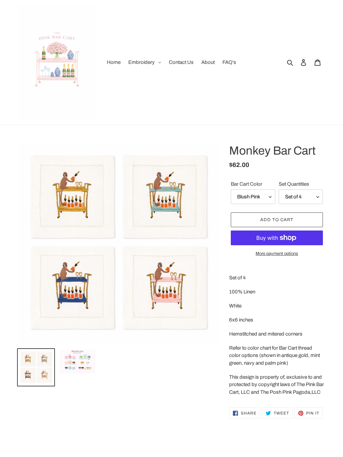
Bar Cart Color (246, 184)
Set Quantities (294, 184)
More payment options (277, 253)
